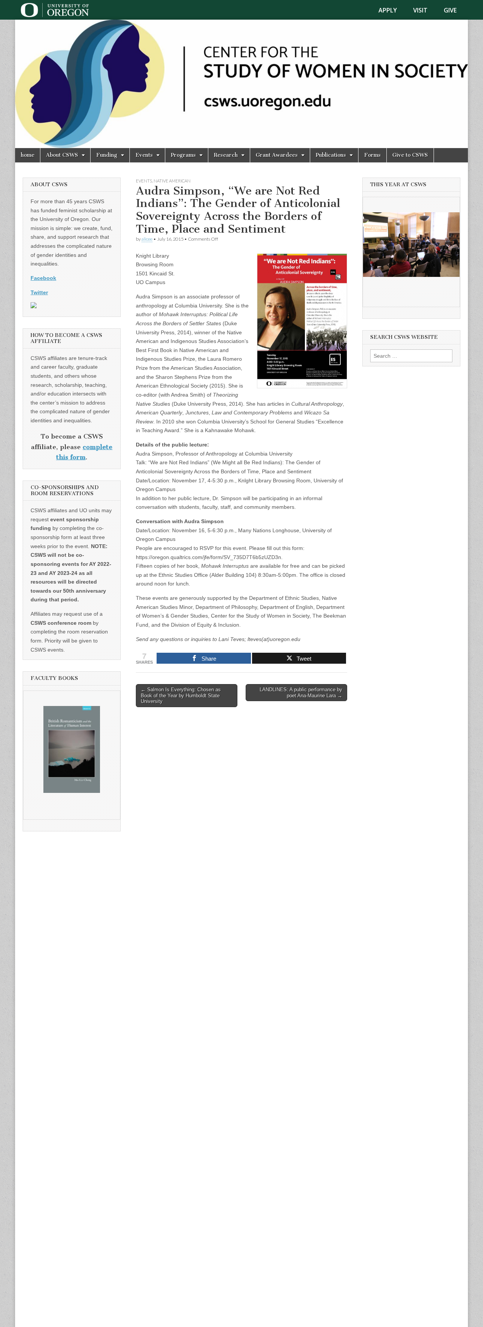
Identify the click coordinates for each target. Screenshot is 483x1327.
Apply (387, 10)
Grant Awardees (277, 155)
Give (450, 10)
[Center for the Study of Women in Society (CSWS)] (241, 84)
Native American (172, 180)
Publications (331, 155)
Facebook (43, 278)
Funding (106, 155)
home (27, 155)
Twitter (39, 292)
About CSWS (62, 155)
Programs (183, 155)
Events (144, 155)
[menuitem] (392, 10)
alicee (147, 239)
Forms (372, 155)
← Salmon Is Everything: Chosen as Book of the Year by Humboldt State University (181, 695)
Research (226, 155)
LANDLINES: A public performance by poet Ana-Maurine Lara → (301, 692)
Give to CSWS (410, 155)
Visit (420, 10)
